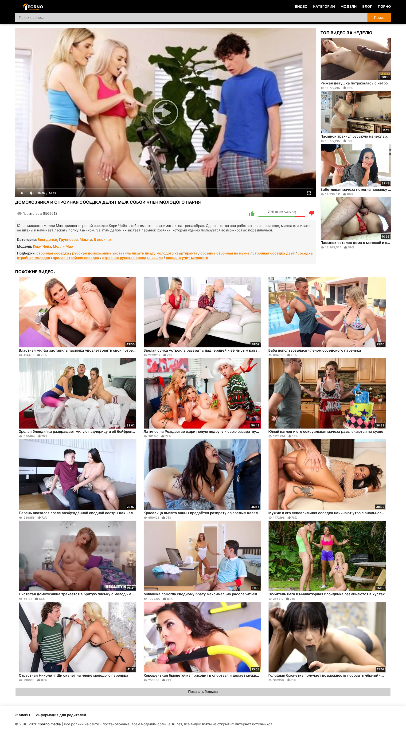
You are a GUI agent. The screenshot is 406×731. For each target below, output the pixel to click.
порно (384, 6)
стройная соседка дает (274, 253)
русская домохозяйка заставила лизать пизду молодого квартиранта (134, 253)
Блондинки (47, 239)
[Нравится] (252, 213)
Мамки (86, 239)
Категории (324, 6)
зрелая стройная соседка (76, 257)
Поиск (379, 17)
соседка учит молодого (187, 257)
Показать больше (203, 691)
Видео (301, 6)
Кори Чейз (42, 246)
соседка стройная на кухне (225, 253)
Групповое (68, 239)
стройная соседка (52, 253)
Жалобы (22, 715)
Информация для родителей (61, 715)
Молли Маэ (63, 246)
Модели (348, 6)
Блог (367, 6)
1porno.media (49, 724)
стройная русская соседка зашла (132, 257)
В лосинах (103, 239)
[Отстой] (311, 213)
